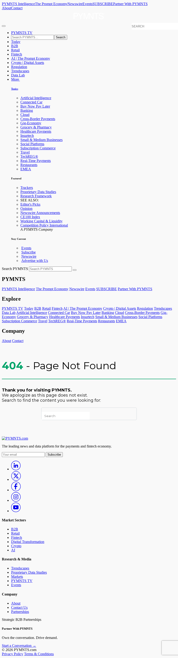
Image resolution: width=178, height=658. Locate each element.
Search (60, 37)
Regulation (19, 67)
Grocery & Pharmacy (36, 127)
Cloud (24, 115)
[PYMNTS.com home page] (89, 21)
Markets (17, 577)
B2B (14, 46)
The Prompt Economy (51, 4)
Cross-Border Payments (37, 119)
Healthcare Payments (35, 131)
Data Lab (18, 75)
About (6, 8)
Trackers (26, 188)
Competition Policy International (44, 225)
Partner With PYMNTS (130, 4)
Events (87, 4)
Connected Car (31, 102)
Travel (25, 152)
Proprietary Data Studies (38, 192)
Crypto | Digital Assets (27, 63)
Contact (16, 8)
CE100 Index (30, 217)
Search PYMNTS (15, 269)
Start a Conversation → (19, 646)
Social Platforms (32, 144)
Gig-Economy (30, 123)
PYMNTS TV (21, 33)
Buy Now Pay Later (35, 106)
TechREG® (29, 156)
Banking (26, 110)
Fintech (16, 54)
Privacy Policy (12, 654)
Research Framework (36, 196)
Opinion (26, 209)
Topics (14, 88)
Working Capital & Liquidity (41, 221)
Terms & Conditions (39, 654)
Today (15, 42)
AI (13, 550)
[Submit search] (74, 270)
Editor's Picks (30, 204)
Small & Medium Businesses (41, 140)
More (15, 79)
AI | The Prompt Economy (30, 58)
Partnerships (20, 612)
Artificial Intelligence (35, 98)
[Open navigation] (4, 26)
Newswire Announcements (40, 213)
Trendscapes (20, 71)
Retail (15, 50)
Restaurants (28, 165)
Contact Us (19, 607)
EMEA (25, 169)
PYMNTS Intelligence (18, 4)
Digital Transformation (27, 542)
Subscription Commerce (38, 148)
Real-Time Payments (35, 161)
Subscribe (28, 252)
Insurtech (27, 136)
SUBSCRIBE (102, 4)
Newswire (75, 4)
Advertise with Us (34, 261)
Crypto (16, 546)
